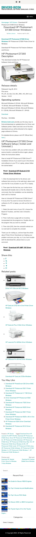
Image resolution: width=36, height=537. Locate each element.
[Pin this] (6, 263)
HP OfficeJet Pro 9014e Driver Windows (19, 359)
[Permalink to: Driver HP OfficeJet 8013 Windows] (16, 280)
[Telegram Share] (6, 266)
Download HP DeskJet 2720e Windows (18, 376)
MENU (31, 17)
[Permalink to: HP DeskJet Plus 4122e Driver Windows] (16, 317)
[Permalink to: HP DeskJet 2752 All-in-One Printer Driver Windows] (16, 297)
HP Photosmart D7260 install (15, 445)
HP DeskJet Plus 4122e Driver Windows (19, 325)
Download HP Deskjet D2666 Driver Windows (27, 459)
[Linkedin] (19, 2)
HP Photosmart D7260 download (13, 440)
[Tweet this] (6, 261)
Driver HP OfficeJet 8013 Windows (17, 288)
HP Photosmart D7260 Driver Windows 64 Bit (18, 443)
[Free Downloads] (18, 8)
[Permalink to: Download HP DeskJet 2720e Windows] (16, 368)
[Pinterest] (16, 2)
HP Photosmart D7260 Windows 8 (17, 451)
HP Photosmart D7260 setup (25, 446)
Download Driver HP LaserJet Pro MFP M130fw (17, 435)
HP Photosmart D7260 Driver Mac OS (21, 442)
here (3, 137)
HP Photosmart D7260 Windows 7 (19, 450)
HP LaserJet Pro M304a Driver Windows (19, 342)
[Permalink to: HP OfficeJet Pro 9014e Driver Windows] (16, 351)
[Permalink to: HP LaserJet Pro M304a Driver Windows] (16, 334)
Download (5, 114)
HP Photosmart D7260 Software (11, 448)
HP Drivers (10, 434)
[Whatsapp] (6, 268)
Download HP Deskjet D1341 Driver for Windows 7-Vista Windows (9, 460)
